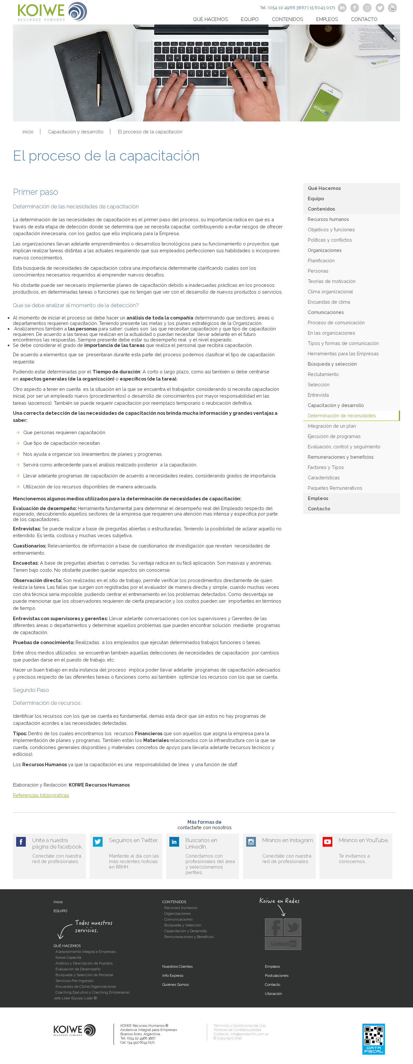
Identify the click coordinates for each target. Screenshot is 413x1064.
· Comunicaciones (177, 919)
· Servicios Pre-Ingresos (73, 980)
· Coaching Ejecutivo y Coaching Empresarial (91, 992)
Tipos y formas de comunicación (343, 343)
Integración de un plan (332, 426)
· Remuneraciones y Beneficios (188, 936)
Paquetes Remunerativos (335, 488)
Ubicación (273, 993)
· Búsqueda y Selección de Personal (83, 975)
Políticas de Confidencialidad (237, 1030)
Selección (318, 384)
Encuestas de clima (329, 302)
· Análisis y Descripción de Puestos (83, 963)
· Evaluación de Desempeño (77, 969)
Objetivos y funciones (331, 229)
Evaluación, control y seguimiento (344, 446)
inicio (28, 131)
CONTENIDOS (174, 902)
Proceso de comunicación (336, 322)
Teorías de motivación (332, 281)
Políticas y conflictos (330, 240)
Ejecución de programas (334, 436)
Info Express (172, 975)
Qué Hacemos (324, 188)
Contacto (364, 19)
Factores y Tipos (326, 467)
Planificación (321, 260)
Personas (318, 271)
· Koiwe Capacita (67, 957)
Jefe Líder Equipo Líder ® (75, 998)
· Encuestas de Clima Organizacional (85, 986)
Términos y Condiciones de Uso (240, 1026)
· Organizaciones (176, 913)
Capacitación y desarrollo (76, 131)
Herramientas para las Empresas (343, 353)
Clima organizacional (330, 291)
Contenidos (287, 19)
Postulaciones (276, 975)
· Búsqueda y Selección (181, 925)
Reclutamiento (323, 374)
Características (324, 477)
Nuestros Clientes (177, 966)
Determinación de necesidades (342, 415)
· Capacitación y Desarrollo (184, 931)
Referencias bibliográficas (41, 795)
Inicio (58, 902)
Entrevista (318, 395)
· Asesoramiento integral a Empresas (85, 951)
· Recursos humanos (179, 907)
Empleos (327, 19)
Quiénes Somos (175, 984)
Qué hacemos (210, 19)
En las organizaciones (331, 333)
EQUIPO (60, 911)
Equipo (250, 19)
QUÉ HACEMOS (67, 946)
